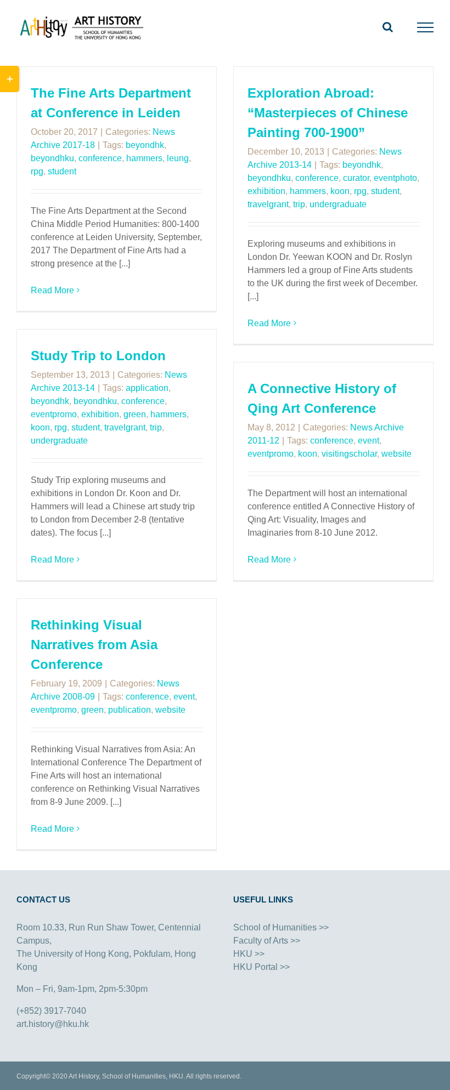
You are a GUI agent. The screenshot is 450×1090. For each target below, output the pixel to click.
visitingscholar (349, 453)
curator (356, 178)
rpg (37, 171)
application (147, 388)
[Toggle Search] (388, 26)
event (368, 440)
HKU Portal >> (261, 967)
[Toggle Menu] (425, 27)
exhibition (266, 191)
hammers (144, 158)
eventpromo (54, 414)
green (134, 414)
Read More (52, 290)
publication (129, 709)
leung (178, 158)
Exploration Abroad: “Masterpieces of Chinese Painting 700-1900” (328, 113)
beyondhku (52, 158)
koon (340, 191)
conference (100, 158)
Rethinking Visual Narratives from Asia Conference (94, 644)
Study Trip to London (98, 355)
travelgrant (268, 204)
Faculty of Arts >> (266, 940)
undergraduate (338, 204)
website (396, 453)
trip (299, 204)
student (62, 171)
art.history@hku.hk (52, 1024)
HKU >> (249, 953)
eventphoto (395, 178)
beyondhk (145, 145)
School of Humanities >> (281, 927)
